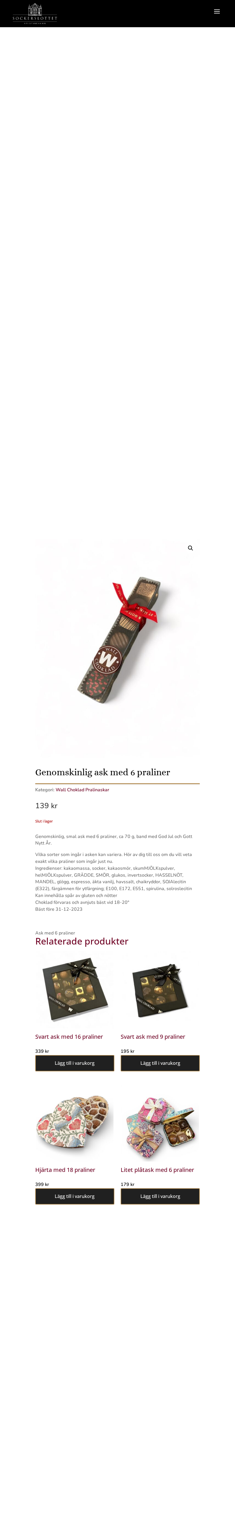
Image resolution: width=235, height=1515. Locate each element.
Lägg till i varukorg (75, 1063)
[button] (190, 548)
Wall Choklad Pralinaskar (82, 790)
